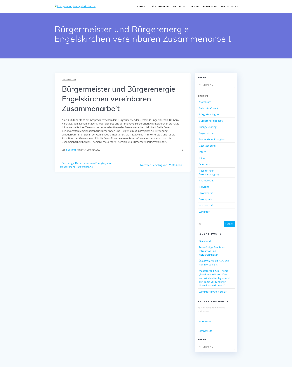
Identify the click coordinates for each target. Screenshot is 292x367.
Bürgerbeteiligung (209, 114)
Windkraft (204, 211)
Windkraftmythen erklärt (213, 291)
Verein (141, 6)
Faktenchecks (229, 6)
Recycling (204, 186)
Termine (194, 6)
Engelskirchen (69, 79)
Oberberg (204, 164)
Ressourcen (210, 6)
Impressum (204, 321)
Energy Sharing (208, 127)
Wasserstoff (206, 205)
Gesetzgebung (207, 145)
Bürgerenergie (160, 6)
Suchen (229, 224)
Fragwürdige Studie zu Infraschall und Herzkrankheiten (211, 251)
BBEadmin (71, 149)
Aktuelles (179, 6)
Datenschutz (205, 331)
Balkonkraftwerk (208, 108)
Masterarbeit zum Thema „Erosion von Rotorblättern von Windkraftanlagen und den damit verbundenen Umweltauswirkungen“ (214, 278)
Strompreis (205, 199)
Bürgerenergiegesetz (211, 120)
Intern (202, 152)
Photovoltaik (206, 180)
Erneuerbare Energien (211, 139)
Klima (202, 158)
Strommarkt (206, 193)
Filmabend (205, 241)
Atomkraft (205, 102)
